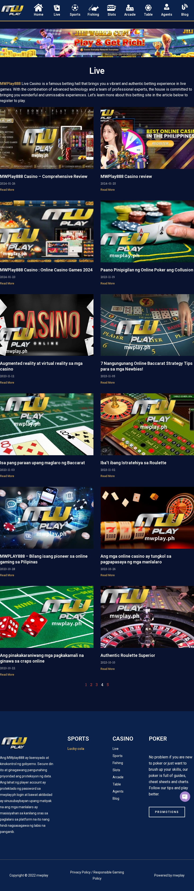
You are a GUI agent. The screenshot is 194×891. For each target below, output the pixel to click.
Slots (112, 14)
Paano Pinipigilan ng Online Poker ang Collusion (147, 269)
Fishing (93, 14)
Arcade (130, 14)
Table (148, 14)
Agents (166, 14)
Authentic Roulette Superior (128, 655)
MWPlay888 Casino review (126, 176)
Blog (185, 14)
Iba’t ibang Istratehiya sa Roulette (133, 462)
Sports (75, 14)
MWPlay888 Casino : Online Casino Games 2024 (46, 269)
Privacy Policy (80, 872)
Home (38, 14)
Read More (7, 189)
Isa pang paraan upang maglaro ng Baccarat (42, 462)
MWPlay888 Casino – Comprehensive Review (43, 176)
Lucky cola (75, 749)
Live (57, 14)
